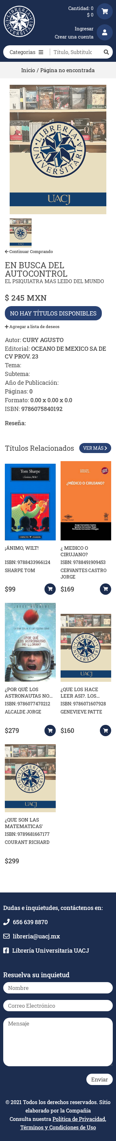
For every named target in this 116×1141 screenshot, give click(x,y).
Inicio (28, 70)
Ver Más (93, 448)
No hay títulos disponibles (53, 313)
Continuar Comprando (30, 251)
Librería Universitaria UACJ (50, 950)
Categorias (22, 52)
